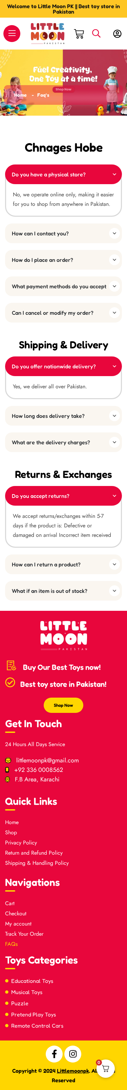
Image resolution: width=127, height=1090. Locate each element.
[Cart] (79, 33)
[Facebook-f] (54, 1054)
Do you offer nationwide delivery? (54, 366)
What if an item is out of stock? (49, 590)
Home (20, 95)
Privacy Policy (21, 842)
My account (18, 924)
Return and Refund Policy (34, 853)
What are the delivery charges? (51, 442)
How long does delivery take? (48, 415)
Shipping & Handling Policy (37, 863)
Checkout (15, 913)
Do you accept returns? (40, 495)
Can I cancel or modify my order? (52, 312)
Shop (11, 832)
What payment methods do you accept (59, 286)
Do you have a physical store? (49, 174)
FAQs (11, 944)
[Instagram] (72, 1054)
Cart (10, 903)
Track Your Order (24, 934)
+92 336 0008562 (38, 769)
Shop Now (63, 705)
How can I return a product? (46, 564)
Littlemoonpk (73, 1070)
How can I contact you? (40, 233)
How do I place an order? (42, 259)
